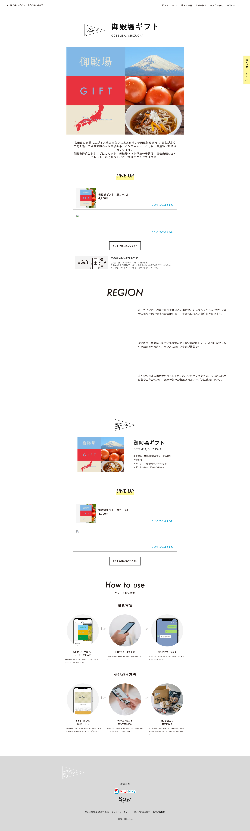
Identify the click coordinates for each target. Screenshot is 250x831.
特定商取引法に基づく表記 (97, 812)
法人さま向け (217, 5)
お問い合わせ (159, 812)
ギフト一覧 (186, 5)
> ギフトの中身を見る (162, 205)
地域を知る (201, 5)
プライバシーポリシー (121, 812)
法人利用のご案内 (142, 812)
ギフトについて (170, 5)
